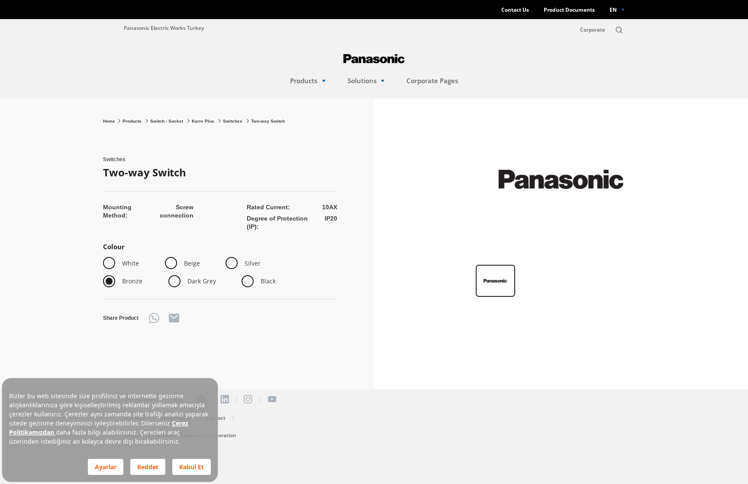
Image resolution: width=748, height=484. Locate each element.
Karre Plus (204, 121)
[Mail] (174, 318)
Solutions (362, 81)
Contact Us (515, 9)
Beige (192, 263)
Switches (233, 121)
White (130, 263)
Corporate (592, 29)
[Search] (619, 30)
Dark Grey (201, 281)
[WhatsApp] (154, 318)
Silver (253, 263)
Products (303, 81)
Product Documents (569, 9)
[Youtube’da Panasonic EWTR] (272, 399)
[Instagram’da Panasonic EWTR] (248, 399)
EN (613, 9)
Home (109, 121)
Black (268, 281)
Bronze (132, 281)
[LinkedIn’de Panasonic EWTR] (224, 399)
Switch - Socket (167, 121)
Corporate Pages (432, 81)
